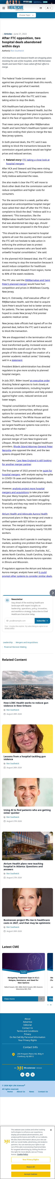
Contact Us (27, 1028)
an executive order (40, 380)
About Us (21, 1091)
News (31, 1091)
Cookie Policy (22, 1154)
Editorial (28, 1025)
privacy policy (9, 628)
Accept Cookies (30, 1174)
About (27, 1018)
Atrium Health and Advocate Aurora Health (25, 513)
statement (17, 360)
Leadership (8, 642)
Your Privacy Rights (27, 1040)
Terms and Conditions (27, 1031)
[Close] (51, 1130)
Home (10, 1091)
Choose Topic (24, 15)
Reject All (31, 1167)
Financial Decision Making (15, 647)
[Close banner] (51, 3)
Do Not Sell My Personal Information (27, 1037)
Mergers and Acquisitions (27, 642)
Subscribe (41, 620)
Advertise (27, 1021)
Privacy (27, 1034)
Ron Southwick (13, 710)
